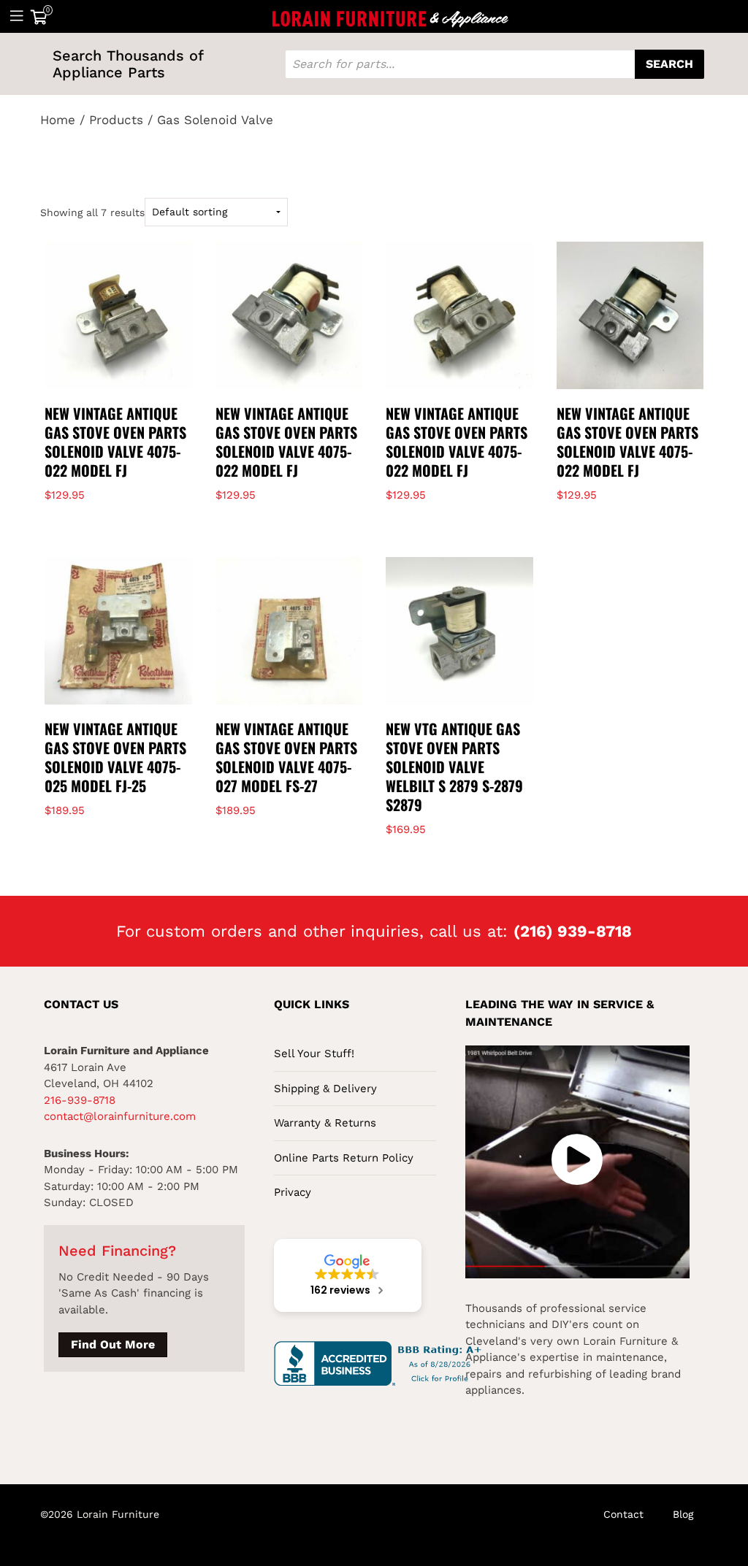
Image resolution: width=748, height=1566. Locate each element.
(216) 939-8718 (573, 931)
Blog (683, 1514)
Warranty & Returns (325, 1122)
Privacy (292, 1192)
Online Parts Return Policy (343, 1157)
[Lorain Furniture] (391, 16)
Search (669, 64)
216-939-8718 (79, 1100)
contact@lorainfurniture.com (120, 1116)
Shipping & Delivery (325, 1088)
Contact (623, 1514)
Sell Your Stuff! (314, 1053)
